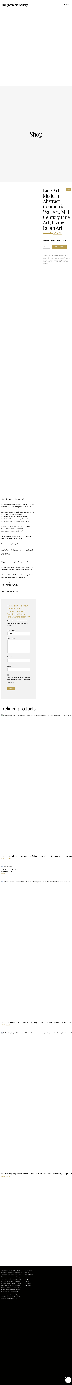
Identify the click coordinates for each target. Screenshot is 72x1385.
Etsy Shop (28, 1283)
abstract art (49, 255)
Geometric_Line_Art (53, 258)
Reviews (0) (19, 499)
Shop (26, 1279)
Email (9, 666)
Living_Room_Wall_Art (57, 260)
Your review (11, 638)
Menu (66, 5)
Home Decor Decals (54, 254)
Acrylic (45, 258)
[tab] (6, 499)
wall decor (62, 261)
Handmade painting (65, 258)
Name (9, 657)
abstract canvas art (60, 255)
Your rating (11, 630)
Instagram (28, 1285)
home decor (46, 260)
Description (6, 499)
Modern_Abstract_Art (51, 261)
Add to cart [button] (5, 876)
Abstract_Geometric (49, 257)
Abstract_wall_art (61, 257)
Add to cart (59, 247)
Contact (27, 1281)
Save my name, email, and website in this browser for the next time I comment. (18, 680)
